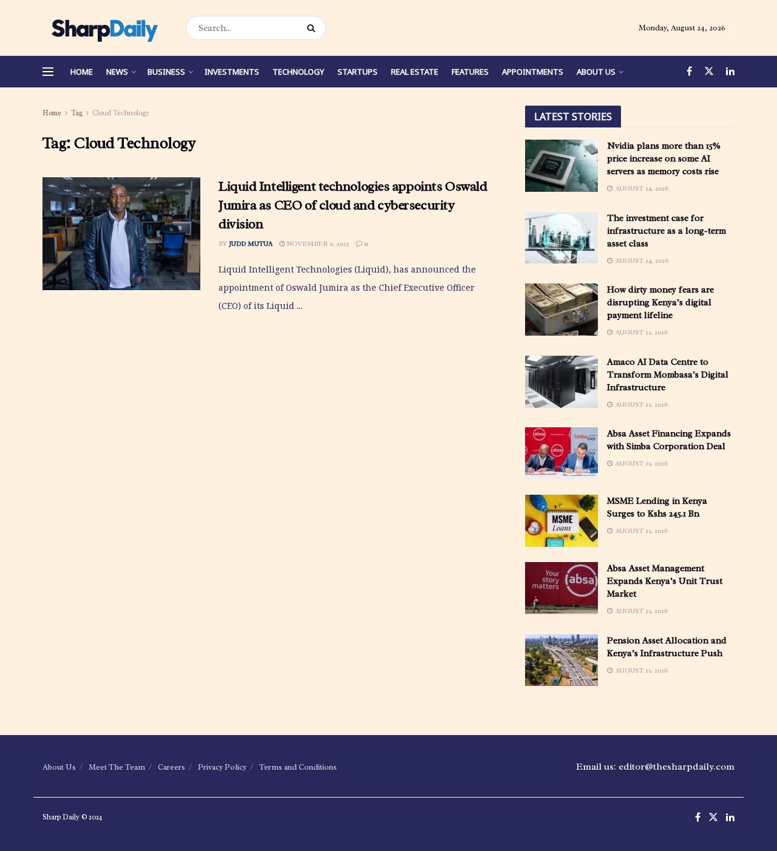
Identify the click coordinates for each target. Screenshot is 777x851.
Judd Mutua (251, 243)
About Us (596, 71)
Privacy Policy (222, 767)
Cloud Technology (120, 113)
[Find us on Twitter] (709, 71)
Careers (171, 767)
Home (81, 71)
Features (470, 71)
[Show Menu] (47, 71)
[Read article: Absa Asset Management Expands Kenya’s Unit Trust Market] (561, 588)
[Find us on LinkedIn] (730, 71)
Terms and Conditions (298, 767)
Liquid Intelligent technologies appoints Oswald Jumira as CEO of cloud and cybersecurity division (353, 205)
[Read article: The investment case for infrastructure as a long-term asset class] (561, 238)
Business (166, 71)
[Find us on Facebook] (689, 71)
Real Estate (414, 71)
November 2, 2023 (317, 243)
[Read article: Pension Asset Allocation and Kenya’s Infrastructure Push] (561, 660)
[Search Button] (313, 28)
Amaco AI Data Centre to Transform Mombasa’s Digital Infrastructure (667, 374)
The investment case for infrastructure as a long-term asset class (666, 230)
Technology (298, 71)
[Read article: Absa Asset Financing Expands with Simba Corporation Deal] (561, 453)
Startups (358, 71)
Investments (232, 71)
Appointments (532, 71)
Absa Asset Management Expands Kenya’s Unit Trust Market (664, 581)
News (117, 71)
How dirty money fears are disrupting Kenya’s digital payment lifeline (660, 302)
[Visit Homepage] (103, 28)
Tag (77, 113)
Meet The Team (117, 767)
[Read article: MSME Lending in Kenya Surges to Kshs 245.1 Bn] (561, 521)
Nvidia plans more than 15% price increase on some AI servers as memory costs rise (664, 158)
